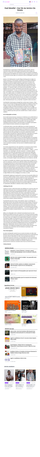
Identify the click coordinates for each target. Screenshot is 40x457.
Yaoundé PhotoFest (8, 323)
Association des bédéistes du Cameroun (24, 188)
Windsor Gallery (24, 311)
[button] (36, 13)
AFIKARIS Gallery (7, 297)
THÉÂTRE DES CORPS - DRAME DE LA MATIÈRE (12, 296)
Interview (6, 382)
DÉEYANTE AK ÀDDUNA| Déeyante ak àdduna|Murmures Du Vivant (29, 296)
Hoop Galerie (24, 324)
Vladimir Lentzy (19, 160)
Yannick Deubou (28, 148)
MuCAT (6, 311)
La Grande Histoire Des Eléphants (10, 310)
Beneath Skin (24, 310)
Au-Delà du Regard (25, 323)
